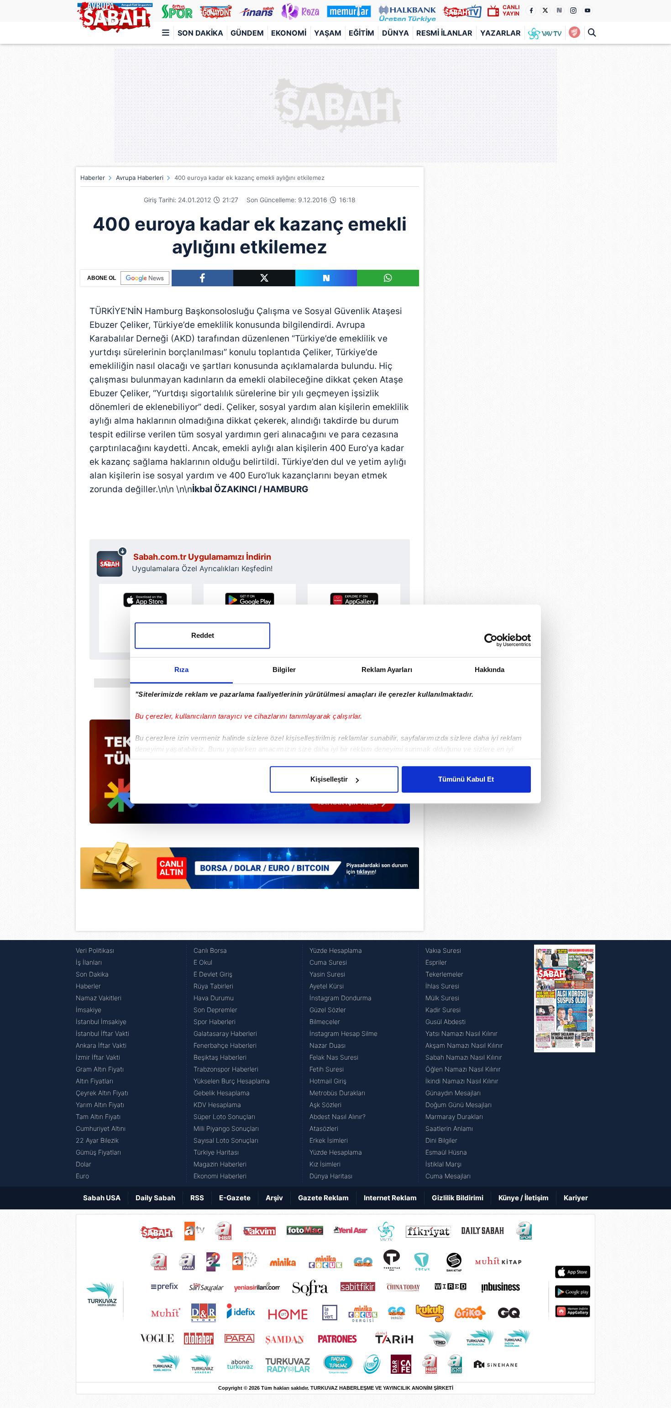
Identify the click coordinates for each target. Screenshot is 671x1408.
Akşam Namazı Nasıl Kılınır (464, 1045)
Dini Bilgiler (441, 1140)
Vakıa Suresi (443, 950)
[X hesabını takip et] (545, 10)
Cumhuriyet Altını (101, 1128)
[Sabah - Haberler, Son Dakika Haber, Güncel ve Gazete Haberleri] (114, 15)
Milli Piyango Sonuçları (226, 1128)
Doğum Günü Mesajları (458, 1105)
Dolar (83, 1164)
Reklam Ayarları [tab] (387, 669)
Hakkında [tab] (490, 669)
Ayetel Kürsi (326, 986)
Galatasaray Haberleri (225, 1033)
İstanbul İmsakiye (101, 1021)
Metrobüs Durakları (337, 1093)
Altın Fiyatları (94, 1081)
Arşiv (274, 1197)
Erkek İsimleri (328, 1140)
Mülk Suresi (442, 998)
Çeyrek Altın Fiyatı (102, 1093)
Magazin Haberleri (220, 1164)
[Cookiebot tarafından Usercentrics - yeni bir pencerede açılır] (491, 640)
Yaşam (327, 32)
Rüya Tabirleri (213, 986)
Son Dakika (200, 32)
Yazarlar (500, 32)
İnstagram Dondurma (340, 998)
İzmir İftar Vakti (98, 1057)
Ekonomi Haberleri (220, 1176)
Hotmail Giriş (327, 1081)
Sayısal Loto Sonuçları (226, 1140)
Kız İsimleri (325, 1164)
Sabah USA (102, 1197)
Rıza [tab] (181, 669)
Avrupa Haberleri (139, 177)
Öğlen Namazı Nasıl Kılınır (463, 1069)
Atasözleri (323, 1128)
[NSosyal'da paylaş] (326, 278)
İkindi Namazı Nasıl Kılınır (461, 1081)
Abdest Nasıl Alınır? (337, 1116)
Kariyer (576, 1197)
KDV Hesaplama (217, 1105)
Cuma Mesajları (448, 1176)
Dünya (395, 32)
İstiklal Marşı (443, 1164)
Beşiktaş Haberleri (220, 1057)
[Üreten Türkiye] (407, 11)
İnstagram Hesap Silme (343, 1033)
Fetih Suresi (326, 1069)
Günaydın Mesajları (453, 1093)
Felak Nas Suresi (333, 1057)
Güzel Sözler (327, 1010)
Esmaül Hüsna (446, 1152)
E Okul (203, 962)
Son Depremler (215, 1010)
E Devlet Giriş (213, 974)
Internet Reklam (390, 1197)
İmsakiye (88, 1010)
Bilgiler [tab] (284, 669)
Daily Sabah (155, 1197)
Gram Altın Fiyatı (100, 1069)
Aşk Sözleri (325, 1105)
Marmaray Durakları (454, 1116)
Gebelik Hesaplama (222, 1093)
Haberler (92, 177)
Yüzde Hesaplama (335, 950)
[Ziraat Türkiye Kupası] (574, 33)
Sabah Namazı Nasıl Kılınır (463, 1057)
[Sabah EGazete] (564, 1063)
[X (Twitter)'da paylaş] (264, 278)
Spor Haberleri (215, 1021)
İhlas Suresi (442, 986)
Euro (82, 1176)
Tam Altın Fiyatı (98, 1116)
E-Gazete (235, 1197)
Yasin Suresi (327, 974)
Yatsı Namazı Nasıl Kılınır (461, 1033)
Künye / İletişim (523, 1197)
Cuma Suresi (328, 962)
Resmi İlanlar (444, 32)
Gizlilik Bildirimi (457, 1197)
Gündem (247, 32)
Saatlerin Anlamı (449, 1128)
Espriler (436, 962)
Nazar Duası (327, 1045)
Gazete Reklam (323, 1197)
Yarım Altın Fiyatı (100, 1105)
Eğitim (361, 32)
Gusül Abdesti (445, 1021)
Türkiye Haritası (216, 1152)
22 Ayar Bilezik (97, 1140)
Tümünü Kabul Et (466, 779)
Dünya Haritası (330, 1176)
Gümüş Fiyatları (98, 1152)
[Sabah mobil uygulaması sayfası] (112, 561)
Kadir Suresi (443, 1010)
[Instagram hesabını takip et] (573, 10)
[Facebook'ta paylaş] (202, 278)
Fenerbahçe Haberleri (225, 1045)
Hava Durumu (214, 998)
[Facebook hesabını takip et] (530, 10)
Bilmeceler (324, 1021)
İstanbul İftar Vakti (102, 1033)
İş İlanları (89, 962)
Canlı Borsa (210, 950)
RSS (197, 1197)
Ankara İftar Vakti (101, 1045)
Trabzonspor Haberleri (226, 1069)
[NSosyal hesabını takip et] (559, 10)
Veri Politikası (95, 950)
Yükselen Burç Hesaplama (232, 1081)
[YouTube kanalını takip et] (587, 10)
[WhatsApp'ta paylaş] (388, 278)
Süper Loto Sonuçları (224, 1116)
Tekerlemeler (444, 974)
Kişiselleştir (329, 779)
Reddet (202, 635)
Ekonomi (288, 32)
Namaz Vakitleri (98, 998)
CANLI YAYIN (511, 10)
